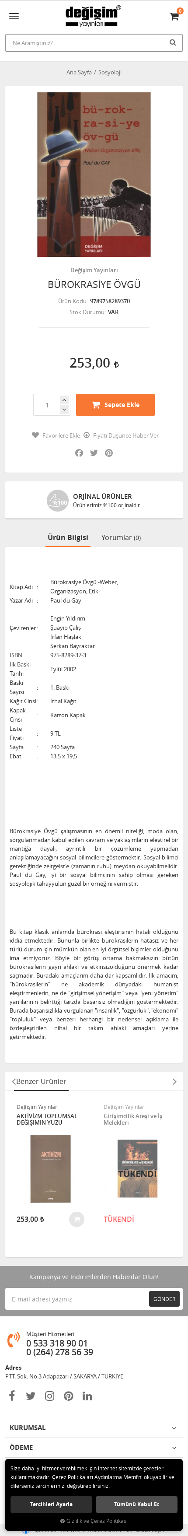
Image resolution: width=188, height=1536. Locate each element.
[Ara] (174, 42)
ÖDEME (21, 1447)
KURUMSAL (27, 1427)
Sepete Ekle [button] (121, 404)
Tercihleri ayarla (51, 1504)
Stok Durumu (87, 312)
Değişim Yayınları (94, 270)
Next (174, 1081)
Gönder (164, 1298)
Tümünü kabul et (136, 1504)
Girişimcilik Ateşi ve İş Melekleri (133, 1119)
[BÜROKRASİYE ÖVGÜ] (94, 174)
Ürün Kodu (72, 301)
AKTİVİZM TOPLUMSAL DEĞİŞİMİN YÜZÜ (47, 1119)
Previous (13, 1081)
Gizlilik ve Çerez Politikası (97, 1521)
